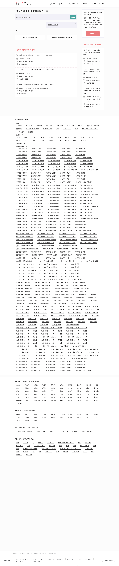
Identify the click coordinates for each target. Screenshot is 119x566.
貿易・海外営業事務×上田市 (67, 234)
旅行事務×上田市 (51, 361)
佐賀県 (18, 397)
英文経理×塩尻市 (80, 228)
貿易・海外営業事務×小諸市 (88, 237)
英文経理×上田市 (51, 221)
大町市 (26, 140)
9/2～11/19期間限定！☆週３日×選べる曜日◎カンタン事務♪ (91, 76)
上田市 (34, 137)
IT (33, 443)
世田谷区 (70, 417)
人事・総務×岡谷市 (70, 185)
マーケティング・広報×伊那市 (70, 267)
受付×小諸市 (92, 319)
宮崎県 (53, 397)
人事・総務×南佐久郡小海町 (89, 194)
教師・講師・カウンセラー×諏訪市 (76, 331)
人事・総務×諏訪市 (22, 188)
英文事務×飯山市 (66, 255)
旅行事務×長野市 (21, 361)
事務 (79, 443)
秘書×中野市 (33, 300)
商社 (92, 452)
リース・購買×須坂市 (22, 352)
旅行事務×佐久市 (21, 370)
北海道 (18, 385)
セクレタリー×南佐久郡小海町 (78, 316)
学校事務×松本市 (36, 173)
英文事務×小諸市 (65, 252)
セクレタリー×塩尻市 (74, 313)
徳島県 (44, 394)
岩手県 (36, 385)
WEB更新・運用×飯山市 (81, 288)
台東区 (44, 417)
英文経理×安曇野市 (66, 231)
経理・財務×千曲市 (38, 218)
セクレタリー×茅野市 (57, 313)
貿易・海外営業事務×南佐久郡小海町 (27, 249)
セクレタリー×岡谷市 (57, 306)
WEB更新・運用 (47, 129)
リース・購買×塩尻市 (74, 355)
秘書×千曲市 (20, 303)
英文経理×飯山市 (51, 228)
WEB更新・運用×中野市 (43, 288)
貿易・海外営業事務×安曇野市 (68, 246)
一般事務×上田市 (51, 149)
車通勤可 (75, 431)
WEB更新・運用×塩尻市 (42, 291)
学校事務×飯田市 (80, 173)
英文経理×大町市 (36, 228)
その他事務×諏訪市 (22, 200)
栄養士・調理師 (84, 446)
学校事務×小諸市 (51, 176)
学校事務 (39, 126)
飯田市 (51, 137)
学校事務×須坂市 (36, 176)
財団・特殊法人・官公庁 (49, 449)
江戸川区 (70, 414)
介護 (17, 443)
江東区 (87, 417)
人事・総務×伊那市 (70, 188)
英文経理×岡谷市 (65, 221)
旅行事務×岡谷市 (65, 361)
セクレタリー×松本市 (22, 306)
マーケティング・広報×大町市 (71, 270)
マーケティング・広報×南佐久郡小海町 (51, 279)
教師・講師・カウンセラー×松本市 (51, 328)
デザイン (25, 452)
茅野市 (43, 140)
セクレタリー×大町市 (22, 313)
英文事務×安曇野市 (80, 258)
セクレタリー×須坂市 (22, 309)
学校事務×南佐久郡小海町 (84, 182)
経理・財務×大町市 (38, 215)
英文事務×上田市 (77, 249)
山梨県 (53, 388)
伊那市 (83, 137)
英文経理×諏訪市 (21, 224)
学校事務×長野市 (21, 173)
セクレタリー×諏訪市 (91, 306)
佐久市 (59, 140)
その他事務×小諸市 (54, 200)
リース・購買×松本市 (22, 349)
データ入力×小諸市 (54, 164)
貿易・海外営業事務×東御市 (45, 246)
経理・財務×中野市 (22, 215)
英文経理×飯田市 (80, 221)
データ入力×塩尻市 (86, 167)
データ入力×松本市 (38, 161)
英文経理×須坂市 (36, 224)
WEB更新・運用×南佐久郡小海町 (65, 294)
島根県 (70, 394)
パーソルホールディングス (23, 559)
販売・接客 (19, 446)
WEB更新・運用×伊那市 (80, 285)
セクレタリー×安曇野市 (58, 316)
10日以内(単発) (41, 431)
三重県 (44, 391)
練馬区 (53, 417)
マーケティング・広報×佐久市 (25, 276)
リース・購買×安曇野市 (58, 358)
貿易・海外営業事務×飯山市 (24, 243)
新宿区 (79, 417)
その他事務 (60, 126)
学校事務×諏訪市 (21, 176)
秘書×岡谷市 (32, 297)
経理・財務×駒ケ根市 (86, 212)
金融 (94, 446)
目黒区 (36, 414)
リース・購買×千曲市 (22, 358)
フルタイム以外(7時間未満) (24, 431)
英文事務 (19, 129)
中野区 (27, 417)
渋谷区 (96, 414)
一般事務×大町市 (36, 155)
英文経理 (80, 126)
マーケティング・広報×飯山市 (25, 273)
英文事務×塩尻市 (21, 258)
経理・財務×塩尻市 (86, 215)
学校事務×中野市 (21, 179)
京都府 (70, 391)
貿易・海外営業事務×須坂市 (67, 237)
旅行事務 (30, 132)
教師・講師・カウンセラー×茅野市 (51, 340)
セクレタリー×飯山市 (40, 313)
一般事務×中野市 (21, 155)
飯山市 (34, 140)
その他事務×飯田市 (86, 197)
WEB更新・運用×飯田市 (80, 282)
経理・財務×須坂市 (38, 212)
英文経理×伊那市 (65, 224)
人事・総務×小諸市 (54, 188)
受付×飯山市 (69, 322)
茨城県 (27, 388)
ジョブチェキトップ (21, 553)
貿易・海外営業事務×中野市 (68, 240)
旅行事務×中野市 (21, 367)
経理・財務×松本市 (38, 209)
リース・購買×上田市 (39, 349)
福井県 (96, 388)
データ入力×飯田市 (86, 161)
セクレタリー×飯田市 (74, 306)
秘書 (57, 129)
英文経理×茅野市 (65, 228)
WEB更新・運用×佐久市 (61, 291)
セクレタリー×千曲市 (22, 316)
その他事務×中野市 (22, 203)
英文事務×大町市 (52, 255)
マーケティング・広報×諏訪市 (70, 264)
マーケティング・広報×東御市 (70, 276)
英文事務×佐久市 (36, 258)
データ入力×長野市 (22, 161)
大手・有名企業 (63, 431)
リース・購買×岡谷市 (57, 349)
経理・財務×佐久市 (22, 218)
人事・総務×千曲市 (38, 194)
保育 (17, 449)
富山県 (87, 388)
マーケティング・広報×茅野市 (48, 273)
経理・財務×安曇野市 (70, 218)
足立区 (18, 417)
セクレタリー (67, 129)
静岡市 (61, 400)
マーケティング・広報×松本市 (67, 261)
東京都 (79, 385)
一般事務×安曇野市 (66, 158)
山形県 (61, 385)
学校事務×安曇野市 (66, 182)
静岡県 (27, 391)
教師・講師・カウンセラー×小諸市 (51, 334)
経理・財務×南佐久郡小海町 (89, 218)
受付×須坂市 (80, 319)
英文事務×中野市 (37, 255)
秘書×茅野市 (69, 300)
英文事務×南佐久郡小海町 (24, 261)
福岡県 (96, 394)
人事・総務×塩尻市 (86, 191)
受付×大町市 (57, 322)
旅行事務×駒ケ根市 (80, 364)
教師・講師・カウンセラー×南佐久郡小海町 (56, 346)
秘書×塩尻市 (81, 300)
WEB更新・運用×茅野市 (23, 291)
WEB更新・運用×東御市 (23, 294)
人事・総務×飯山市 (54, 191)
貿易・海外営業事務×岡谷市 (88, 234)
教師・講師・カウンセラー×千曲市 (51, 343)
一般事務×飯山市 (51, 155)
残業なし (52, 431)
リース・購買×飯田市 (74, 349)
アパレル (25, 443)
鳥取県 (79, 394)
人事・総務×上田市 (54, 185)
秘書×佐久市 (93, 300)
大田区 (79, 414)
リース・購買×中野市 (92, 352)
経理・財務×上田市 (54, 209)
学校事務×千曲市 (36, 182)
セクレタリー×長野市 (77, 303)
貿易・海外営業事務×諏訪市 (45, 237)
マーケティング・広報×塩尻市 (70, 273)
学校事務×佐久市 (21, 182)
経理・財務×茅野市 (70, 215)
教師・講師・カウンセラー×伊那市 (76, 334)
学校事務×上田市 (51, 173)
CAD (28, 446)
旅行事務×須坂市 (36, 364)
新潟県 (79, 388)
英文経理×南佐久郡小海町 (84, 231)
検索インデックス (87, 431)
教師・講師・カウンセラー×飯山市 (26, 340)
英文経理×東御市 (51, 231)
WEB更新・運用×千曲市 (80, 291)
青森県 (27, 385)
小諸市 (75, 137)
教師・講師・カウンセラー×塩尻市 (76, 340)
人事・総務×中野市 (22, 191)
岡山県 (53, 394)
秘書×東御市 (32, 303)
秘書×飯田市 (44, 297)
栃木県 (36, 388)
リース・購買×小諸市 (39, 352)
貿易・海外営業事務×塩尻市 (67, 243)
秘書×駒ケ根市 (20, 300)
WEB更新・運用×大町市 (62, 288)
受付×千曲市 (32, 325)
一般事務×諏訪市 (21, 152)
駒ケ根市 (91, 137)
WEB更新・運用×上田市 (42, 282)
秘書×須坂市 (68, 297)
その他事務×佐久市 (22, 206)
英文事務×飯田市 (21, 252)
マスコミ (19, 455)
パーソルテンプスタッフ (38, 559)
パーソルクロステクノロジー (74, 559)
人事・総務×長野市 (22, 185)
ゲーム (85, 452)
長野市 (18, 137)
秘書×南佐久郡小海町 (60, 303)
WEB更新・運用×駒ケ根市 (24, 288)
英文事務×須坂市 (51, 252)
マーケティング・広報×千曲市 (48, 276)
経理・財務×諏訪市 (22, 212)
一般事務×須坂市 (36, 152)
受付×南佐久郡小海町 (72, 325)
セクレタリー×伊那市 (57, 309)
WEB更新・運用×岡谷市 (61, 282)
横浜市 (96, 397)
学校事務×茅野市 (65, 179)
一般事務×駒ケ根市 (80, 152)
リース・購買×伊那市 (57, 352)
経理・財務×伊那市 (70, 212)
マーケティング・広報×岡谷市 (25, 264)
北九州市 (19, 403)
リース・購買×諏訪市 (91, 349)
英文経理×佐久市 (21, 231)
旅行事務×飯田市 (80, 361)
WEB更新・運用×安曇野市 (43, 294)
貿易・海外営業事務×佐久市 (88, 243)
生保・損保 (29, 455)
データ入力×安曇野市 (70, 170)
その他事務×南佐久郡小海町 (89, 206)
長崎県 (27, 397)
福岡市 (96, 400)
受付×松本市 (20, 319)
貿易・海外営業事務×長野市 (24, 234)
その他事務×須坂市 (38, 200)
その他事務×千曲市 (38, 206)
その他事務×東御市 (54, 206)
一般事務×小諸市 (51, 152)
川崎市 (87, 397)
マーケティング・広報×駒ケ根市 (26, 270)
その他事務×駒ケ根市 (86, 200)
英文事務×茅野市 (81, 255)
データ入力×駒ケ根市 (86, 164)
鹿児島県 (62, 397)
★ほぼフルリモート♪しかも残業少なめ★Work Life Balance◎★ (35, 74)
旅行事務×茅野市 (65, 367)
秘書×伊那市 (92, 297)
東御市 (75, 140)
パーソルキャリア (87, 559)
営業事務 (65, 452)
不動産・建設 (89, 449)
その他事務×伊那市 (70, 200)
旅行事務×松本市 (36, 361)
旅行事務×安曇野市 (66, 370)
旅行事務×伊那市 (65, 364)
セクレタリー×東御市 (40, 316)
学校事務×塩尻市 (80, 179)
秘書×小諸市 (80, 297)
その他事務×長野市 (22, 197)
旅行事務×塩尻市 (80, 367)
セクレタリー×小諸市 (40, 309)
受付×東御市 (44, 325)
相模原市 (19, 400)
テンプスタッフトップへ (98, 3)
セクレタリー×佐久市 (91, 313)
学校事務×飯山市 (51, 179)
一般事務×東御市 (51, 158)
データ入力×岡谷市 (70, 161)
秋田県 (44, 385)
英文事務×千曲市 (51, 258)
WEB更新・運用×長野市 (74, 279)
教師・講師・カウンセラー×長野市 (26, 328)
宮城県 (53, 385)
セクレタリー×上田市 (40, 306)
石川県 (70, 388)
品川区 (53, 414)
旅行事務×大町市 (36, 367)
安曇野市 (83, 140)
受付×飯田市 (56, 319)
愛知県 (18, 391)
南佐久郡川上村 (37, 553)
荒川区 (18, 420)
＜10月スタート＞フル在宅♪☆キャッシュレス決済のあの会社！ (91, 57)
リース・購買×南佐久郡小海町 (78, 358)
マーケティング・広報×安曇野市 (26, 279)
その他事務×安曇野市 (70, 206)
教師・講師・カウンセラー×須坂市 (26, 334)
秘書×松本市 (95, 294)
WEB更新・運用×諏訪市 (23, 285)
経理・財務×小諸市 (54, 212)
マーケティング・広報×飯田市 (48, 264)
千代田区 (62, 414)
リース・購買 (20, 132)
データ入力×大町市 (38, 167)
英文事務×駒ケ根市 (22, 255)
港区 (26, 414)
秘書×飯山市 (57, 300)
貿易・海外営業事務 (93, 126)
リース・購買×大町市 (22, 355)
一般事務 (19, 126)
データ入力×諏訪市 (22, 164)
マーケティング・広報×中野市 (49, 270)
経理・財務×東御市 (54, 218)
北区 (95, 417)
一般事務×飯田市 (80, 149)
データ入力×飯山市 (54, 167)
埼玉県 (18, 388)
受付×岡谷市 (44, 319)
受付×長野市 (95, 316)
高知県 (36, 394)
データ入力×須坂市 (38, 164)
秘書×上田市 (20, 297)
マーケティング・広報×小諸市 (48, 267)
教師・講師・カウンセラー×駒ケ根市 (27, 337)
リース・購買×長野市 (79, 346)
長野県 (61, 388)
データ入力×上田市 (54, 161)
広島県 (61, 394)
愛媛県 (18, 394)
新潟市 (44, 400)
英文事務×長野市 (48, 249)
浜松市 (70, 400)
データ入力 (29, 126)
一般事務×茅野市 (65, 155)
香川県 (27, 394)
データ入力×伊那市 (70, 164)
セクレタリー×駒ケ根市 (75, 309)
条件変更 (73, 17)
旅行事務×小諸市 (51, 364)
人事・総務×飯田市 (86, 185)
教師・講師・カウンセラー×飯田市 (51, 331)
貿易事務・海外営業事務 (30, 449)
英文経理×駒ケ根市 (80, 224)
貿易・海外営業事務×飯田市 (24, 237)
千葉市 (27, 400)
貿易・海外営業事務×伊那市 (24, 240)
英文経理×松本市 (36, 221)
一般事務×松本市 (36, 149)
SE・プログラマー (39, 446)
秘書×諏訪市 (56, 297)
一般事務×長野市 (21, 149)
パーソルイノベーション (22, 561)
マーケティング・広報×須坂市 (25, 267)
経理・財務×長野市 (22, 209)
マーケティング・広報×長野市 (45, 261)
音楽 (17, 452)
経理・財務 (70, 126)
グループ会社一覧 (109, 560)
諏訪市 (59, 137)
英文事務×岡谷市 (91, 249)
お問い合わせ (84, 3)
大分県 (44, 397)
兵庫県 (61, 391)
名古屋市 (53, 400)
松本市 (26, 137)
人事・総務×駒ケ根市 (86, 188)
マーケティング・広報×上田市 (90, 261)
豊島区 (61, 417)
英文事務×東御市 (65, 258)
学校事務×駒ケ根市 (80, 176)
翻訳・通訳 (88, 443)
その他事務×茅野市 (70, 203)
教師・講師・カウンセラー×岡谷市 (26, 331)
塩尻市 (51, 140)
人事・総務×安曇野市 (70, 194)
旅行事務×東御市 (51, 370)
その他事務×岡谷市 (70, 197)
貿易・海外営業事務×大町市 (89, 240)
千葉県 (96, 385)
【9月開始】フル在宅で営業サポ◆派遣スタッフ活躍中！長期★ (35, 89)
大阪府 (53, 391)
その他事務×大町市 (38, 203)
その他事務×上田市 (54, 197)
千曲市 (67, 140)
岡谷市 (43, 137)
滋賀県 (79, 391)
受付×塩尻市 (93, 322)
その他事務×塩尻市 (86, 203)
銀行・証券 (52, 446)
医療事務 (40, 443)
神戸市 (87, 400)
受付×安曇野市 (56, 325)
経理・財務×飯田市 (86, 209)
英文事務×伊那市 (80, 252)
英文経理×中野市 (21, 228)
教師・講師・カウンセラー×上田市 (76, 328)
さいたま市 (37, 400)
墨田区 (87, 414)
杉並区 (36, 417)
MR (33, 452)
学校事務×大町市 (36, 179)
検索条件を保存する (53, 25)
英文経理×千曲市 (36, 231)
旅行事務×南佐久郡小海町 (84, 370)
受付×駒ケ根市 (32, 322)
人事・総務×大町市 (38, 191)
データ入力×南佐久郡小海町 (89, 170)
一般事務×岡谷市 (65, 149)
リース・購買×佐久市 (91, 355)
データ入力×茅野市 (70, 167)
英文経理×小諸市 (51, 224)
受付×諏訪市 (68, 319)
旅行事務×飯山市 (51, 367)
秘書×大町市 (45, 300)
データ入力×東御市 (54, 170)
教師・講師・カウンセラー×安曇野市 (27, 346)
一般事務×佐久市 (21, 158)
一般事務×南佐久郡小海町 (84, 158)
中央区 (18, 414)
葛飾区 (36, 420)
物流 (57, 452)
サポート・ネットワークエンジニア (70, 449)
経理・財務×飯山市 (54, 215)
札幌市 (79, 397)
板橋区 (27, 420)
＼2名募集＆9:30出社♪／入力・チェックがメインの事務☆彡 (34, 59)
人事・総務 (49, 126)
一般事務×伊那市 (65, 152)
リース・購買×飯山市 (39, 355)
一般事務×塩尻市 (80, 155)
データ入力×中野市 (22, 167)
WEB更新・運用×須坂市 (42, 285)
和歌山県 (96, 391)
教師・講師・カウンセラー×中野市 (53, 337)
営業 (60, 446)
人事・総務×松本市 (38, 185)
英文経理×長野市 (21, 221)
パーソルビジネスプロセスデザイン (55, 559)
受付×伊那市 (20, 322)
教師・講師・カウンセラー (90, 129)
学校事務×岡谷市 (65, 173)
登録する (93, 33)
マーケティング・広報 (32, 129)
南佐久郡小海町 (20, 143)
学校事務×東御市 (51, 182)
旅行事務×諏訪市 (21, 364)
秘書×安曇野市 (44, 303)
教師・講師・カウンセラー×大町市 (78, 337)
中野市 (18, 140)
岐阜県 (36, 391)
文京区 (44, 414)
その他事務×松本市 (38, 197)
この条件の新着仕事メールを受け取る (62, 37)
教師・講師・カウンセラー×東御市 (76, 343)
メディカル (48, 452)
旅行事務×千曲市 (36, 370)
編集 (40, 452)
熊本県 (36, 397)
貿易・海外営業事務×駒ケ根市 (46, 240)
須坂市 (67, 137)
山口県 (87, 394)
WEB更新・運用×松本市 (23, 282)
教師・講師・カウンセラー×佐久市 (26, 343)
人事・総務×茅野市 (70, 191)
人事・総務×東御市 (54, 194)
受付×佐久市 (20, 325)
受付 (76, 129)
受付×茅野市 (81, 322)
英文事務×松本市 (62, 249)
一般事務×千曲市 (36, 158)
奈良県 (87, 391)
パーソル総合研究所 (36, 561)
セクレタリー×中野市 (92, 309)
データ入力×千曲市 (38, 170)
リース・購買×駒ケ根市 (75, 352)
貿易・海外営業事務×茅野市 (45, 243)
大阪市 (79, 400)
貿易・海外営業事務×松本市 (45, 234)
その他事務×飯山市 (54, 203)
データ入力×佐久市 (22, 170)
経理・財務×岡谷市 (70, 209)
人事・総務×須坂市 (38, 188)
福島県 (70, 385)
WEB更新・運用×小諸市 (61, 285)
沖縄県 (70, 397)
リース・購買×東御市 (39, 358)
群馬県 (44, 388)
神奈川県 (88, 385)
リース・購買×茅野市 (57, 355)
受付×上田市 (32, 319)
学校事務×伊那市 (65, 176)
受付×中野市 (45, 322)
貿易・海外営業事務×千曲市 (24, 246)
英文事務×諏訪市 (36, 252)
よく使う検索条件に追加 (30, 37)
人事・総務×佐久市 (22, 194)
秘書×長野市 (83, 294)
